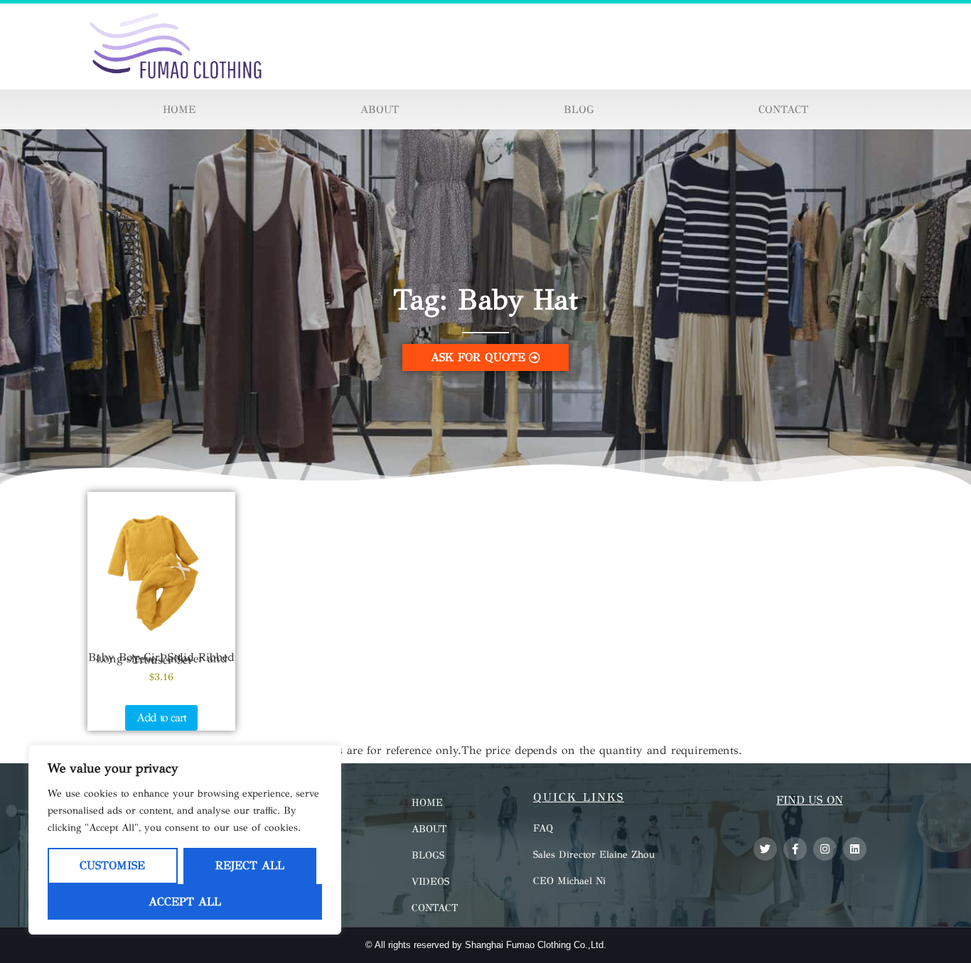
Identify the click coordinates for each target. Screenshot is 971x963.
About (379, 109)
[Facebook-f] (795, 849)
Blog (579, 109)
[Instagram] (825, 849)
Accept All (185, 901)
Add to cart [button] (161, 717)
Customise (112, 865)
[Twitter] (765, 849)
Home (179, 109)
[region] (184, 840)
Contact (783, 109)
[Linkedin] (855, 849)
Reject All (249, 865)
